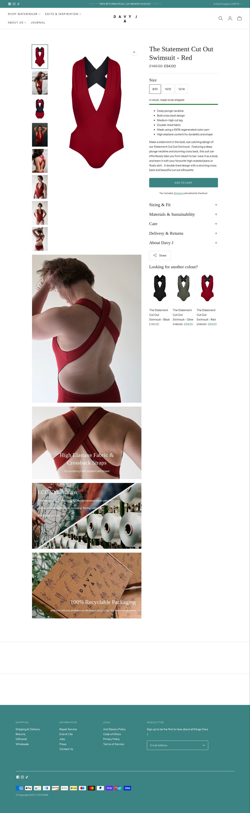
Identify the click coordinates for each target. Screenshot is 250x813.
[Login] (230, 18)
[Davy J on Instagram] (14, 4)
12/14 (182, 89)
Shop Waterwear (23, 13)
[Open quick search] (220, 18)
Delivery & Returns (166, 233)
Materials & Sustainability (172, 214)
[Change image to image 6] (40, 187)
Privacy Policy (111, 739)
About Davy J (161, 242)
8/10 (155, 89)
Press (62, 744)
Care (153, 223)
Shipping (178, 193)
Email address (158, 740)
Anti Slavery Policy (114, 729)
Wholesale (22, 744)
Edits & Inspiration (62, 13)
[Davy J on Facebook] (9, 4)
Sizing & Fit (160, 204)
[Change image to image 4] (40, 135)
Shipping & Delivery (28, 729)
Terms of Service (113, 744)
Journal (38, 22)
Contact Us (66, 749)
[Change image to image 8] (40, 239)
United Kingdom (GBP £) (226, 3)
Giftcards (21, 739)
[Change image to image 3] (40, 109)
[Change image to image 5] (40, 161)
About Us (15, 22)
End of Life (66, 734)
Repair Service (68, 729)
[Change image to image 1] (40, 57)
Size (153, 79)
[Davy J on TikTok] (18, 4)
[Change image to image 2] (40, 83)
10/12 (168, 89)
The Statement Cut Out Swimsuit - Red (206, 314)
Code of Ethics (112, 734)
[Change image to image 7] (40, 213)
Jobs (62, 739)
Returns (20, 734)
